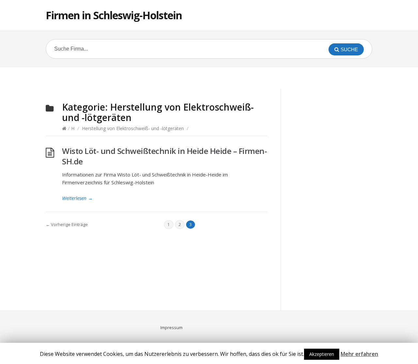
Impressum (171, 327)
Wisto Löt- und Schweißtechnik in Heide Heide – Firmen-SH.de (164, 156)
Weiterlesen (77, 198)
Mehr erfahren (359, 353)
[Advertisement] (209, 77)
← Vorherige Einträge (67, 224)
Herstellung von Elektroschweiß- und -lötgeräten (133, 128)
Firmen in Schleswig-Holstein (114, 15)
